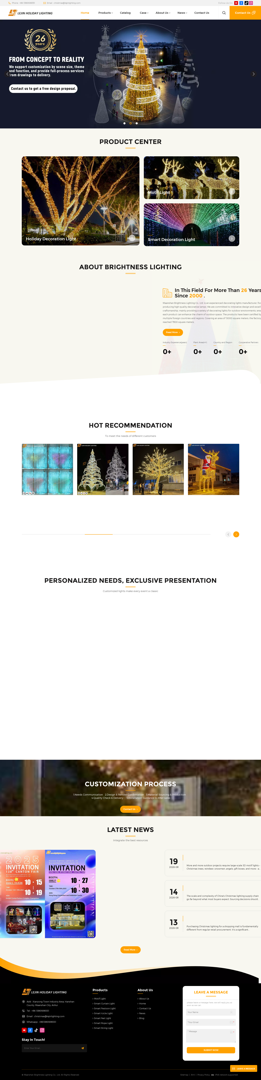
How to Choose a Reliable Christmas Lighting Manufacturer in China (191, 889)
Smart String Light (103, 1028)
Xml (193, 1075)
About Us (162, 12)
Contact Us (201, 12)
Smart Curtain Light (104, 1003)
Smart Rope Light (103, 1023)
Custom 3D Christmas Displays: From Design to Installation (192, 859)
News (181, 12)
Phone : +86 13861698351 (23, 3)
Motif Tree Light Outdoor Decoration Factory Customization (97, 468)
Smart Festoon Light (105, 1008)
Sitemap (184, 1075)
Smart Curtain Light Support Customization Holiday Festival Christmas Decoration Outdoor (45, 468)
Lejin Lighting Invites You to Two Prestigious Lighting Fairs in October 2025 (70, 912)
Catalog (125, 12)
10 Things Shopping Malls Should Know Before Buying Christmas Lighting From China (192, 920)
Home (85, 12)
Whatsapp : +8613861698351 (41, 1022)
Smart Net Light (102, 1018)
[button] (124, 123)
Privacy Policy (203, 1075)
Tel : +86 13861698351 (38, 1010)
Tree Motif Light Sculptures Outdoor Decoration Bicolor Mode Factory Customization (155, 468)
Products (104, 12)
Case (143, 12)
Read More (140, 332)
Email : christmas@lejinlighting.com (63, 3)
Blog (141, 1018)
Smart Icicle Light (103, 1013)
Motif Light (100, 998)
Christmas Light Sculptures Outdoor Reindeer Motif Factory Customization (213, 468)
